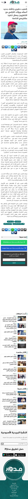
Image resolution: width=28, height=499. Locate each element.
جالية (14, 316)
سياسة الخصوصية (14, 496)
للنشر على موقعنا (14, 487)
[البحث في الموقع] (2, 2)
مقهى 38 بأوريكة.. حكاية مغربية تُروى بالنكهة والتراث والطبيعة (10, 339)
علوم (15, 367)
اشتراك (14, 263)
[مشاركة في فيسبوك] (18, 47)
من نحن (14, 494)
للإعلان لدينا (14, 489)
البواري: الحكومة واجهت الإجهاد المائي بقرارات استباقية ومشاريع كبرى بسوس (9, 377)
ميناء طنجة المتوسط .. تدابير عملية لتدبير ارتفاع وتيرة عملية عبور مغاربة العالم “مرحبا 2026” (9, 319)
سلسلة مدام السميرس (18, 224)
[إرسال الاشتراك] (2, 444)
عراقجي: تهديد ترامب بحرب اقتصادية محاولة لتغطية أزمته (10, 383)
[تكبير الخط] (15, 50)
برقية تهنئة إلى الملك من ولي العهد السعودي (10, 363)
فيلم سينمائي (7, 224)
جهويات (14, 336)
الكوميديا (17, 221)
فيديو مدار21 (13, 413)
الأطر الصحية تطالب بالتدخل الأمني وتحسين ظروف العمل (10, 415)
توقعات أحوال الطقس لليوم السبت (10, 332)
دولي (15, 343)
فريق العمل (14, 492)
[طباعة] (22, 47)
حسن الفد (10, 221)
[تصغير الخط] (12, 50)
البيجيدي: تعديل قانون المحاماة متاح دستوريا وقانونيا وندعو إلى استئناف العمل (9, 400)
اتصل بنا (14, 490)
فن (26, 6)
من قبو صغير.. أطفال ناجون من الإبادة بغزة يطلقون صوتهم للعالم (10, 346)
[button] (26, 2)
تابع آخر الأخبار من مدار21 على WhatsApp (13, 242)
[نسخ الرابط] (25, 47)
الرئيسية (14, 483)
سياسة (14, 323)
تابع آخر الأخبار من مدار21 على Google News (13, 248)
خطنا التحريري (14, 485)
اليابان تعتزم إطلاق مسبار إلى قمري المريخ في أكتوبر (10, 370)
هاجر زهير (24, 42)
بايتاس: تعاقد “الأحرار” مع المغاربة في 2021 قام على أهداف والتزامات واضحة (10, 326)
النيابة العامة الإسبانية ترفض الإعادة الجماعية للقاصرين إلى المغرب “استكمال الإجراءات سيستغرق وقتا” (10, 408)
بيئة (15, 330)
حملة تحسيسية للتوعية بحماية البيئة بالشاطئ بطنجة (9, 394)
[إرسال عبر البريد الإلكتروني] (3, 47)
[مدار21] (14, 2)
